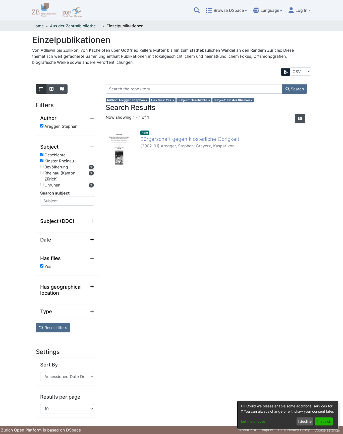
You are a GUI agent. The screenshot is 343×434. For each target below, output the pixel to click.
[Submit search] (197, 10)
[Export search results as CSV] (285, 72)
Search (297, 88)
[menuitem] (226, 10)
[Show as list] (41, 89)
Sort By (49, 365)
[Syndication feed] (300, 118)
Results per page (60, 397)
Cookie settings (327, 430)
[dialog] (288, 415)
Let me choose (253, 421)
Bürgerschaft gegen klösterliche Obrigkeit (189, 139)
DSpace (73, 429)
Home (38, 25)
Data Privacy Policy (294, 430)
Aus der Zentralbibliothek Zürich (75, 25)
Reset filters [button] (55, 327)
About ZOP (248, 430)
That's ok (323, 421)
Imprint (267, 430)
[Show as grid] (51, 89)
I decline (305, 421)
